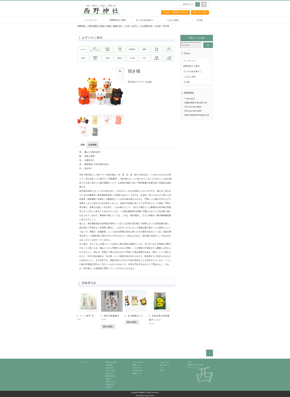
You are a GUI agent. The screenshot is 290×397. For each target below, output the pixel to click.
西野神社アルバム (111, 381)
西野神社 (142, 392)
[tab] (83, 145)
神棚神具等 (156, 58)
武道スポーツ (168, 49)
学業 (107, 58)
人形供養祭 (109, 365)
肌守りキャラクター (95, 49)
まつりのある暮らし (145, 20)
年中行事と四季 (137, 370)
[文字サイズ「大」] (204, 4)
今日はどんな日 (164, 362)
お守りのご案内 (110, 370)
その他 (199, 20)
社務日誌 (108, 387)
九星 (161, 368)
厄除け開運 (107, 49)
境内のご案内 (110, 368)
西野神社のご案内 (118, 20)
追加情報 (92, 145)
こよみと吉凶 (172, 20)
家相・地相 (163, 365)
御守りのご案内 (200, 12)
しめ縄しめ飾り (168, 58)
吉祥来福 (108, 379)
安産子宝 (120, 49)
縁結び (119, 58)
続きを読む (108, 326)
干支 (144, 58)
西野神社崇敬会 (110, 376)
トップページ (91, 20)
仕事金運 (156, 49)
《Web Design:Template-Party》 (145, 395)
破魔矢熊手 (95, 58)
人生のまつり (137, 368)
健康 (144, 49)
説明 (83, 145)
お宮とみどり (110, 373)
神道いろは (136, 365)
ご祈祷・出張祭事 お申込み (175, 12)
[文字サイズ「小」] (198, 4)
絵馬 (83, 58)
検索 (208, 45)
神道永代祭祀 (110, 384)
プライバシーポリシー (194, 368)
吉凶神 (162, 370)
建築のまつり (137, 373)
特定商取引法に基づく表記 (195, 365)
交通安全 (132, 49)
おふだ (83, 49)
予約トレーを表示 (196, 38)
